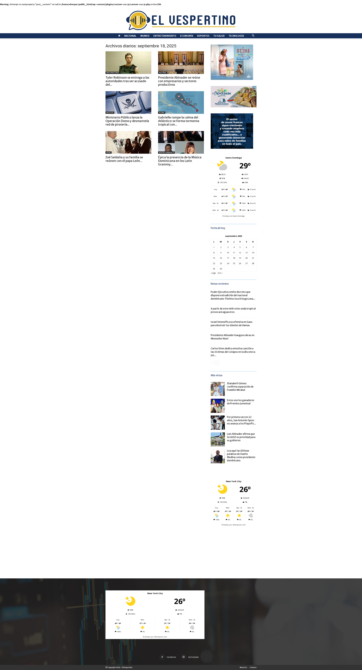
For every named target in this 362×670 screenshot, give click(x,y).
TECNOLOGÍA (236, 35)
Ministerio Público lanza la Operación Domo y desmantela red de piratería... (127, 121)
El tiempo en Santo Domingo (233, 216)
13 (246, 252)
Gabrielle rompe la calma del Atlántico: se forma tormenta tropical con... (178, 121)
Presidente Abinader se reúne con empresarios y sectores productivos (179, 81)
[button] (253, 36)
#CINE (108, 152)
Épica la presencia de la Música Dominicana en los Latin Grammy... (180, 160)
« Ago (213, 273)
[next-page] (217, 363)
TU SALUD (219, 35)
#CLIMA (161, 113)
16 (221, 258)
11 (234, 252)
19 (240, 258)
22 (214, 263)
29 (214, 268)
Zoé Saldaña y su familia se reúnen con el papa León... (124, 159)
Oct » (220, 273)
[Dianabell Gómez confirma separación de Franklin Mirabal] (218, 389)
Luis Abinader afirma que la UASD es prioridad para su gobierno (241, 437)
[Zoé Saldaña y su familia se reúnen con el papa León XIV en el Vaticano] (128, 142)
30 (221, 268)
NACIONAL (130, 35)
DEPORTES (203, 35)
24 (228, 263)
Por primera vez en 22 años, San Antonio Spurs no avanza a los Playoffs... (241, 420)
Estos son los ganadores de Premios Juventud (240, 402)
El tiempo (225, 525)
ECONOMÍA (186, 35)
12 (240, 252)
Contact (253, 667)
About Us (243, 667)
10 (228, 252)
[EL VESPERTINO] (181, 19)
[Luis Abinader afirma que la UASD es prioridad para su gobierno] (218, 439)
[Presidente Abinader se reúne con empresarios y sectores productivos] (181, 62)
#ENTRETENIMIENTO (166, 152)
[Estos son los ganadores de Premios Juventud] (218, 406)
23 (221, 263)
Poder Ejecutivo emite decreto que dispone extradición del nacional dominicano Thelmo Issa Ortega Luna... (233, 295)
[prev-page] (212, 363)
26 (240, 263)
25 (234, 263)
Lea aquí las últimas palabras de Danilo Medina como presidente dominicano (241, 455)
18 (234, 258)
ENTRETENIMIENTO (164, 35)
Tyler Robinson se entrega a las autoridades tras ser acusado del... (127, 81)
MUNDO (144, 35)
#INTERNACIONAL (112, 73)
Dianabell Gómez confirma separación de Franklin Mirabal (240, 386)
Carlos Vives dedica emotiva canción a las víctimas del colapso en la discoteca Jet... (233, 352)
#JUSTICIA (109, 113)
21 (253, 258)
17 (228, 258)
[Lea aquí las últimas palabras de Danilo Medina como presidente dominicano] (218, 456)
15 (214, 258)
